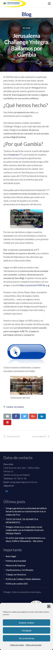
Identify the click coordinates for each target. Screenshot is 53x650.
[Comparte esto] (16, 416)
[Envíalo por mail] (7, 416)
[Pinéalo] (7, 422)
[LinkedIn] (6, 491)
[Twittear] (25, 416)
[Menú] (49, 3)
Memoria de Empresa (15, 565)
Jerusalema (19, 407)
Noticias (26, 28)
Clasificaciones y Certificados (19, 570)
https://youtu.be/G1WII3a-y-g (34, 285)
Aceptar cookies (26, 622)
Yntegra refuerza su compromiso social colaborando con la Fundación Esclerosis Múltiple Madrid (25, 530)
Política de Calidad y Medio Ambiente (23, 579)
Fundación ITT (15, 154)
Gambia (9, 407)
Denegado (27, 630)
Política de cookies (17, 645)
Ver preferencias (26, 638)
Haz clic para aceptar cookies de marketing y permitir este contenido (26, 218)
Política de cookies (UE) (17, 583)
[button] (48, 606)
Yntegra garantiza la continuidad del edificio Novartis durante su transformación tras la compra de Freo (26, 511)
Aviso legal (11, 556)
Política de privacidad (33, 645)
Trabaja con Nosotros (16, 574)
